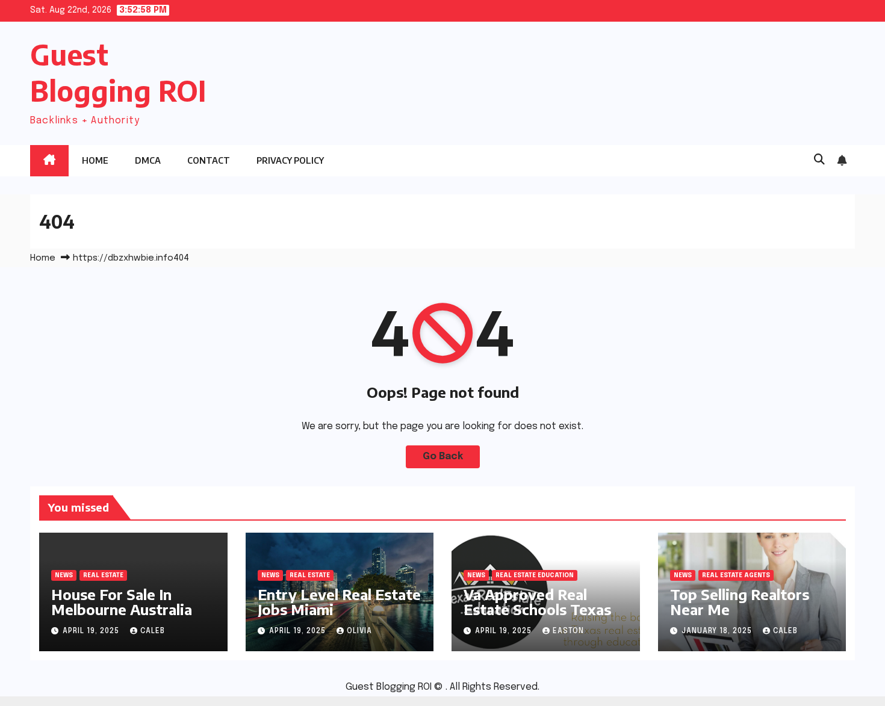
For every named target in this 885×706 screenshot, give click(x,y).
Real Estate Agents (736, 575)
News (64, 575)
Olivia (359, 631)
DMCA (148, 160)
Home (95, 160)
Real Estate (103, 575)
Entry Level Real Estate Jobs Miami (339, 601)
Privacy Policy (290, 160)
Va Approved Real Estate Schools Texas (537, 601)
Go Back (443, 456)
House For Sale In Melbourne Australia (121, 601)
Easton (568, 631)
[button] (819, 160)
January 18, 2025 (718, 631)
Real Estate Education (534, 575)
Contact (208, 160)
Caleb (152, 631)
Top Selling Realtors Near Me (739, 601)
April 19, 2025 (92, 631)
